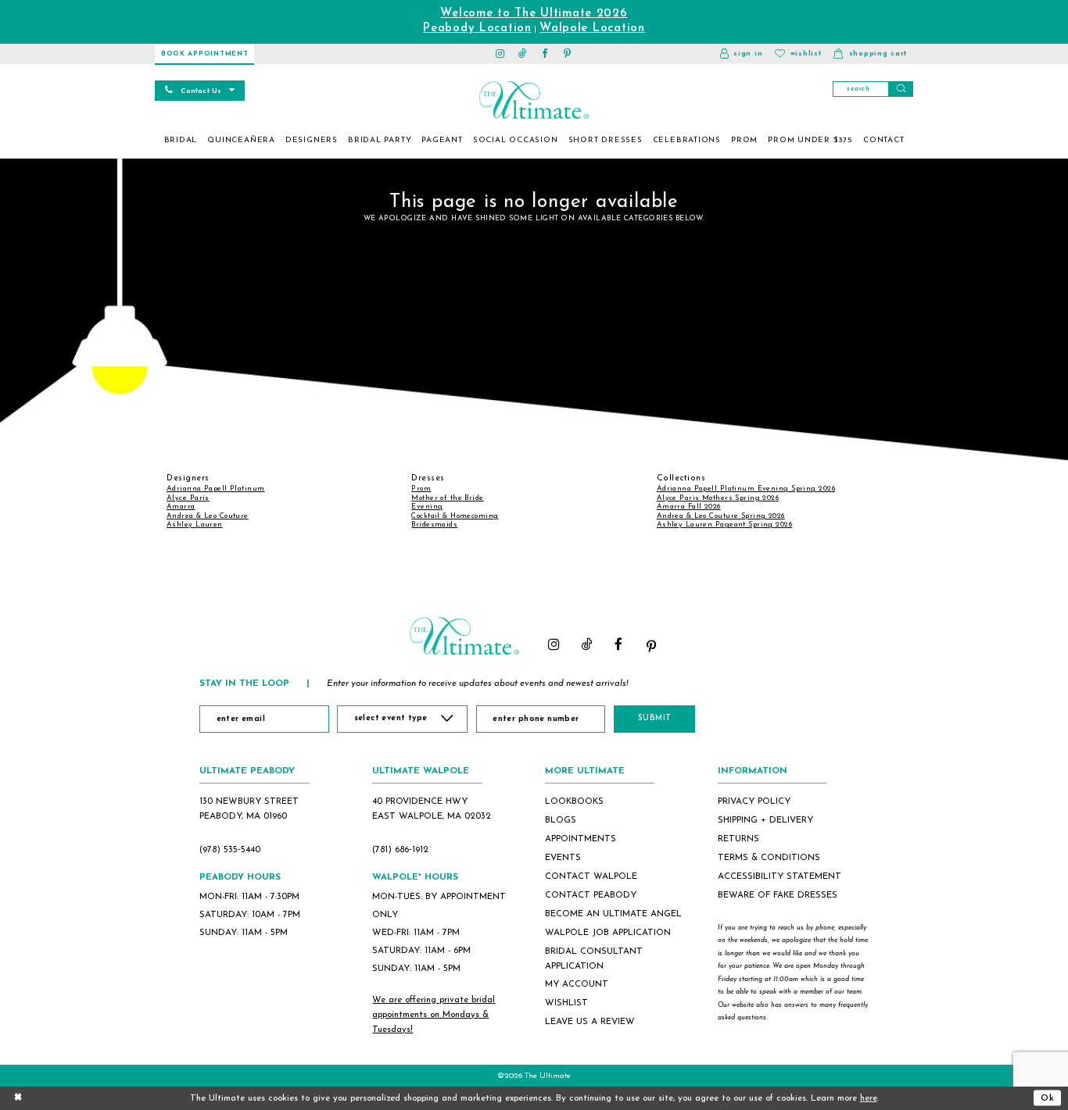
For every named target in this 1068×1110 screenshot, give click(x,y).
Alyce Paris (188, 497)
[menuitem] (180, 141)
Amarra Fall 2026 (689, 506)
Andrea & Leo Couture (208, 515)
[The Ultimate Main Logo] (533, 100)
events (563, 857)
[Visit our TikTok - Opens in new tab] (522, 54)
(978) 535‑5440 (229, 850)
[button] (741, 54)
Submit (655, 718)
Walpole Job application (608, 932)
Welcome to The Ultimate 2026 (533, 14)
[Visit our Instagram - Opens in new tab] (500, 54)
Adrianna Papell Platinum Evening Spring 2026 (746, 488)
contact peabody (590, 895)
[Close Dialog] (18, 1097)
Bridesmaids (434, 524)
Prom (421, 488)
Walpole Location (592, 28)
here (868, 1098)
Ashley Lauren (195, 524)
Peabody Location (477, 28)
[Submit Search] (900, 89)
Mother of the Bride (447, 497)
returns (738, 839)
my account (576, 984)
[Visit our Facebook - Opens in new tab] (545, 54)
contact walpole (591, 876)
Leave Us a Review (590, 1021)
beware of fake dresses (777, 895)
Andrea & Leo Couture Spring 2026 (721, 515)
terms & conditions (769, 857)
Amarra (181, 506)
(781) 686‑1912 (400, 850)
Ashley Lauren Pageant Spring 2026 (724, 524)
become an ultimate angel (613, 914)
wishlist (566, 1003)
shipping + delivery (765, 820)
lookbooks (574, 801)
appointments (580, 839)
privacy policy (754, 801)
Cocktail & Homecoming (454, 515)
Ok (1048, 1097)
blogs (560, 820)
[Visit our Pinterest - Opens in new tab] (568, 54)
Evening (427, 506)
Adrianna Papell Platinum (216, 488)
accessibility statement (779, 876)
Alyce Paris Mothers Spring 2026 (718, 497)
